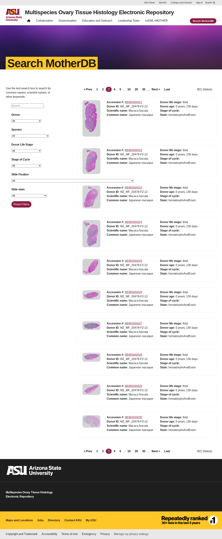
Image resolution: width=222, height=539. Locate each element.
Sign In (199, 3)
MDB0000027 (133, 323)
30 (143, 89)
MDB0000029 (133, 386)
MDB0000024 (133, 222)
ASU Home (149, 3)
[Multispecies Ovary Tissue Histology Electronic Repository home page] (29, 21)
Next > (156, 89)
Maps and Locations (19, 520)
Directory (54, 520)
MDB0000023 (133, 187)
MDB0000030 (133, 417)
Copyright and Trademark (21, 533)
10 (129, 89)
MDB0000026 (133, 292)
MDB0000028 (133, 354)
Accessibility (49, 533)
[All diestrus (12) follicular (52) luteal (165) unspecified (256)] (26, 166)
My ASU (163, 3)
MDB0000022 (133, 150)
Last (167, 89)
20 (136, 89)
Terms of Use (69, 533)
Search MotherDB (203, 21)
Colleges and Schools (181, 3)
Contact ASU (73, 520)
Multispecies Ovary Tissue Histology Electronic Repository (99, 12)
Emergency (89, 533)
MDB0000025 (133, 260)
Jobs (40, 520)
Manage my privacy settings (131, 533)
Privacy (105, 533)
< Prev (88, 89)
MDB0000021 (133, 102)
